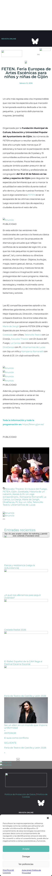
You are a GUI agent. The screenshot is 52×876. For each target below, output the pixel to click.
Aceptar (26, 849)
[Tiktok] (46, 33)
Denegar (26, 856)
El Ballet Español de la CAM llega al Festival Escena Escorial (23, 665)
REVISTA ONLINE (8, 39)
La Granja (16, 499)
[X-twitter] (23, 33)
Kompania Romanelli (32, 351)
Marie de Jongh (11, 326)
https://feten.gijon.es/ (33, 424)
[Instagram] (38, 33)
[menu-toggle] (38, 54)
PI (16, 502)
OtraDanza (8, 347)
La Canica (15, 343)
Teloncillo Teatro (33, 334)
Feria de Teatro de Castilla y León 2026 (25, 698)
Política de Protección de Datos (20, 800)
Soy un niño (25, 502)
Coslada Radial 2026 (15, 632)
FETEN (31, 195)
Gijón (14, 491)
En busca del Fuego (36, 489)
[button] (47, 818)
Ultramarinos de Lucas (33, 347)
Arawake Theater (20, 338)
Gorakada (8, 334)
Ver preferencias (26, 864)
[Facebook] (31, 33)
